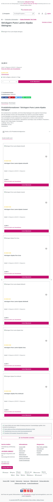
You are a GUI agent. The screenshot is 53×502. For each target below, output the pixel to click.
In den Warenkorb (35, 81)
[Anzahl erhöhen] (16, 81)
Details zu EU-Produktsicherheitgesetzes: (14, 131)
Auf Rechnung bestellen (43, 454)
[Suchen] (33, 13)
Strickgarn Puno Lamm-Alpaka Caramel (16, 209)
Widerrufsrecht (22, 454)
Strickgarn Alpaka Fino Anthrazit (13, 393)
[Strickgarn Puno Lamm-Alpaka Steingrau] (26, 46)
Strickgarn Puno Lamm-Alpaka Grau (15, 347)
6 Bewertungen (5, 74)
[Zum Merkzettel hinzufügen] (46, 156)
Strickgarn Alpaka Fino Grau (12, 255)
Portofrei (39, 452)
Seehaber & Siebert (47, 22)
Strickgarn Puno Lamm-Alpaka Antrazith (16, 163)
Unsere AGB (22, 446)
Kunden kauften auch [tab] (7, 138)
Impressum (21, 452)
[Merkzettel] (39, 13)
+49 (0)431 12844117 (7, 451)
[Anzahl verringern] (2, 81)
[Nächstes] (51, 279)
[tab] (4, 103)
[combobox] (22, 13)
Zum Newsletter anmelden (27, 437)
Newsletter (39, 450)
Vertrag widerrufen (7, 467)
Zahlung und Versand (24, 458)
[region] (26, 3)
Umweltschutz (40, 448)
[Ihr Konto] (42, 13)
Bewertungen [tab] (12, 102)
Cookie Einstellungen (24, 460)
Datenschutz (22, 450)
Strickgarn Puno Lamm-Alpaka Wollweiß (16, 301)
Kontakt (21, 448)
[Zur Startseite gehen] (26, 10)
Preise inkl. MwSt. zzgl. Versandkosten (10, 68)
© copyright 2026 (13, 500)
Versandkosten (27, 494)
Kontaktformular (5, 463)
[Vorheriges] (2, 279)
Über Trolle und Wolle (42, 446)
